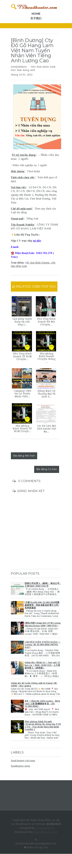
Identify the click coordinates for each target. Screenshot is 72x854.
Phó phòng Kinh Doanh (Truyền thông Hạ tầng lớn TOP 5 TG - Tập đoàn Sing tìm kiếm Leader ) (43, 725)
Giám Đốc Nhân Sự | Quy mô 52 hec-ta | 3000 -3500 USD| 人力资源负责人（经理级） (42, 665)
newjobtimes (19, 66)
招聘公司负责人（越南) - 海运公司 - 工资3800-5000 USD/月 (43, 584)
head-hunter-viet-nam (23, 760)
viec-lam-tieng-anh (23, 70)
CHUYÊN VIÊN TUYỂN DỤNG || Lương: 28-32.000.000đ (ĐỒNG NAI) (43, 645)
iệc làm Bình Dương (38, 262)
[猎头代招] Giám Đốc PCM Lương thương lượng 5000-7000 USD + (43, 624)
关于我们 (36, 18)
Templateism (44, 828)
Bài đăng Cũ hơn (46, 469)
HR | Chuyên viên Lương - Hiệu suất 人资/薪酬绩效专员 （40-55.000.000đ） (42, 703)
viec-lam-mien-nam (43, 66)
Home (36, 13)
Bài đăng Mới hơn (24, 455)
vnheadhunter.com (45, 832)
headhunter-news (20, 766)
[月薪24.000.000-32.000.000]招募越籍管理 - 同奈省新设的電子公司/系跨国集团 (42, 605)
